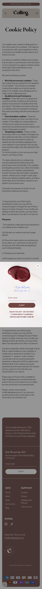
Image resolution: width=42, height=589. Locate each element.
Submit (22, 305)
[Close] (38, 266)
